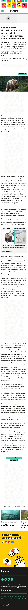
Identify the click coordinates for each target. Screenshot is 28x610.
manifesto (3, 596)
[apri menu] (2, 11)
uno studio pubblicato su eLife (10, 181)
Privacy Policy (4, 598)
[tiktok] (2, 579)
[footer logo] (5, 571)
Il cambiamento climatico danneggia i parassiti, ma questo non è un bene (8, 523)
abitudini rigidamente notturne (15, 358)
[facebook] (12, 579)
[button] (3, 542)
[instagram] (5, 579)
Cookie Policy (13, 598)
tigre (15, 404)
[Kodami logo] (14, 11)
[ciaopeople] (5, 605)
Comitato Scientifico (19, 596)
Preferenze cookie (22, 598)
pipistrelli (17, 282)
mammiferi (20, 261)
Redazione (10, 596)
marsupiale (9, 291)
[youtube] (9, 579)
